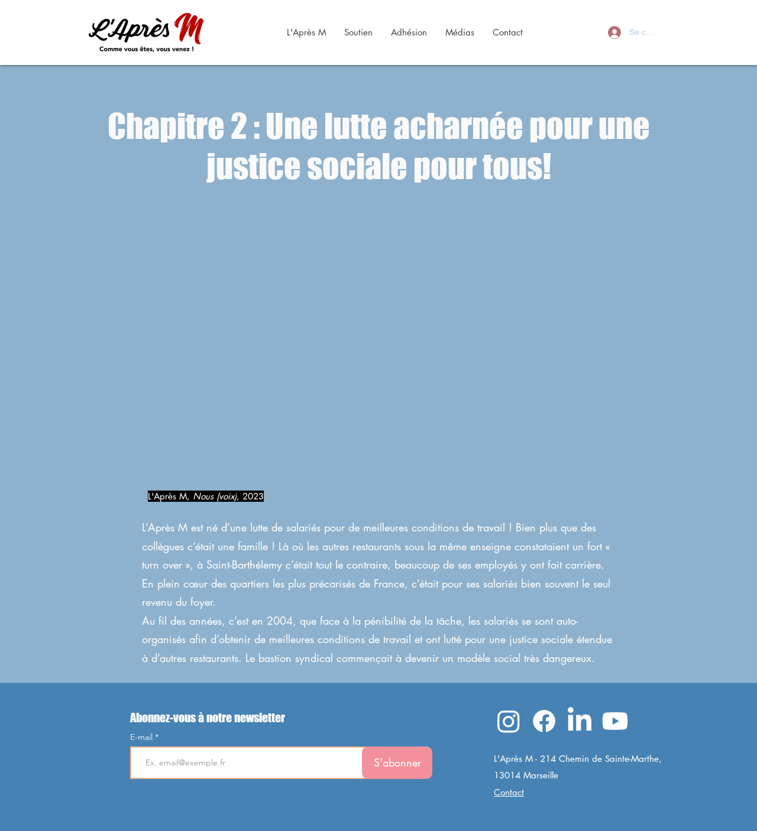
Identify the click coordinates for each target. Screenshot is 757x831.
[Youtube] (615, 721)
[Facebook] (544, 721)
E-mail (142, 737)
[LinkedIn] (579, 721)
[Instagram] (508, 721)
